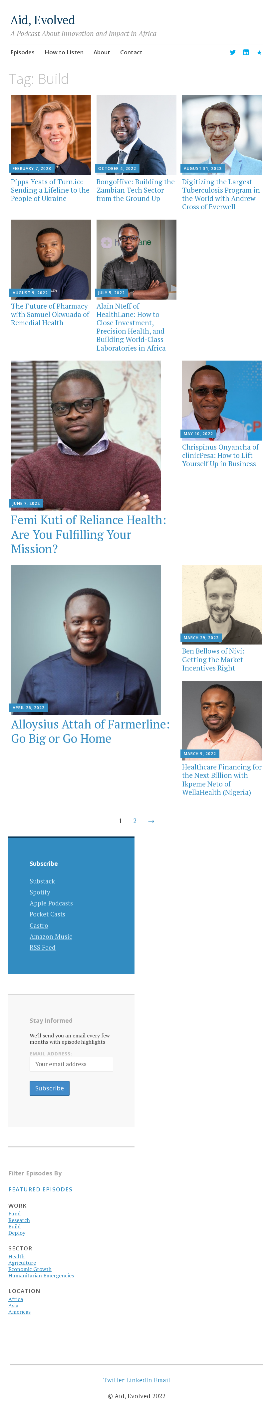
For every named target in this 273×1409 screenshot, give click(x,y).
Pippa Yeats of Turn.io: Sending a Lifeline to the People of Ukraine (50, 190)
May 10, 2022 (198, 434)
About (102, 52)
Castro (39, 925)
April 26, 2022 (29, 707)
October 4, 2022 (117, 168)
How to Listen (64, 52)
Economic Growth (30, 1269)
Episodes (22, 52)
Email (162, 1380)
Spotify (40, 892)
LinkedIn (139, 1380)
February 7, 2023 (32, 168)
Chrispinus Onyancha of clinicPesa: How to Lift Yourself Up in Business (220, 455)
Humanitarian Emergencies (41, 1275)
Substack (42, 881)
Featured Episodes (40, 1189)
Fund (14, 1213)
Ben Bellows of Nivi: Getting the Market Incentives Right (213, 659)
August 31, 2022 (203, 168)
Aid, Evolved (42, 20)
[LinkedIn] (246, 53)
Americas (19, 1311)
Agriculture (22, 1262)
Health (16, 1256)
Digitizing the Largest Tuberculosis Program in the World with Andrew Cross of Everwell (221, 194)
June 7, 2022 (26, 503)
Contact (131, 52)
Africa (15, 1299)
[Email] (259, 53)
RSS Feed (43, 947)
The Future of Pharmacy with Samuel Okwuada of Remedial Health (50, 314)
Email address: (51, 1053)
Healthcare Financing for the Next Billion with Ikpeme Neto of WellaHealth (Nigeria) (222, 779)
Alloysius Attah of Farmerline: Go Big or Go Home (90, 731)
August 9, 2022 (30, 293)
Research (19, 1220)
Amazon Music (51, 936)
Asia (13, 1305)
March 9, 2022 (200, 753)
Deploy (16, 1232)
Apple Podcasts (51, 903)
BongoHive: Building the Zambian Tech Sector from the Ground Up (136, 190)
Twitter (114, 1380)
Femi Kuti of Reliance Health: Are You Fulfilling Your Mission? (88, 534)
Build (14, 1226)
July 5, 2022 (111, 293)
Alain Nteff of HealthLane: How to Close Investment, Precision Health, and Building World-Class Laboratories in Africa (131, 327)
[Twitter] (232, 53)
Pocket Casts (47, 914)
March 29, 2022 (201, 638)
